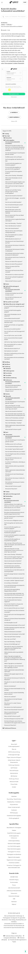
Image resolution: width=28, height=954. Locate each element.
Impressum (14, 901)
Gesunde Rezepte (14, 770)
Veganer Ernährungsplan (14, 857)
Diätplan (14, 830)
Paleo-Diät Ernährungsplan (14, 849)
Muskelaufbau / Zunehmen (14, 802)
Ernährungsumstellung (14, 840)
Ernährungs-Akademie (14, 765)
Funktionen (14, 810)
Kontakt (14, 787)
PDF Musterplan (14, 812)
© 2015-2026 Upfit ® (14, 913)
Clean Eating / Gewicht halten (14, 799)
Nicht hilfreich (14, 117)
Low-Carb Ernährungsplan (14, 846)
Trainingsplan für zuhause (14, 851)
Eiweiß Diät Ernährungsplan (14, 833)
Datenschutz (14, 893)
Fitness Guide (14, 784)
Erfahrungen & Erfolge (13, 754)
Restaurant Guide (14, 781)
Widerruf (14, 904)
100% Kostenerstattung (14, 752)
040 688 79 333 (14, 877)
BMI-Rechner (14, 776)
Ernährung (9, 24)
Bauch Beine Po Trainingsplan (14, 827)
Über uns (14, 749)
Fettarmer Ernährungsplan (14, 843)
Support (3, 24)
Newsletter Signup (13, 879)
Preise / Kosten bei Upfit (14, 807)
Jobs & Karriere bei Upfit (14, 888)
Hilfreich (14, 112)
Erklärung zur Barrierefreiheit (14, 890)
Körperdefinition (14, 804)
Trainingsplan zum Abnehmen (14, 854)
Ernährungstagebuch (14, 818)
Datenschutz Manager (14, 896)
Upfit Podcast (14, 768)
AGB (14, 898)
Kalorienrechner (14, 773)
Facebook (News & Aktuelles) (13, 936)
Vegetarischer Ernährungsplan (14, 860)
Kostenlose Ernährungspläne (14, 815)
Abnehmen (14, 796)
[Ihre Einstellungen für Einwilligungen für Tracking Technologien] (25, 951)
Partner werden (14, 882)
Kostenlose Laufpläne (14, 862)
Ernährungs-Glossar (14, 778)
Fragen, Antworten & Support (14, 757)
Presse (14, 885)
